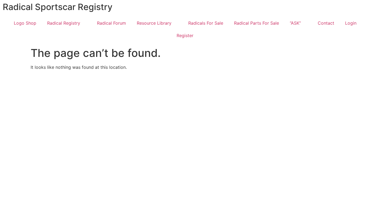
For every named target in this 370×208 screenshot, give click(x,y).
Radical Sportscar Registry (57, 7)
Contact (326, 23)
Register (185, 35)
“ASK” (295, 23)
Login (350, 23)
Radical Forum (111, 23)
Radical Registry (63, 23)
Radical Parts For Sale (256, 23)
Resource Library (154, 23)
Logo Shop (25, 23)
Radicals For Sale (205, 23)
